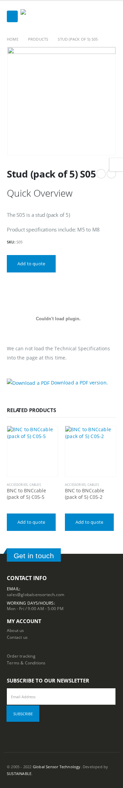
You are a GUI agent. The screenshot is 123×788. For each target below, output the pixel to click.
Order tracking (21, 656)
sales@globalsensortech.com (35, 594)
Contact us (17, 637)
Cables (35, 484)
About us (15, 630)
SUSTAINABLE (19, 773)
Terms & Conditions (26, 662)
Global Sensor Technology (57, 766)
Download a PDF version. (79, 382)
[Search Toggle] (111, 16)
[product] (32, 451)
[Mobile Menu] (12, 16)
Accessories (17, 484)
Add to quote (31, 264)
